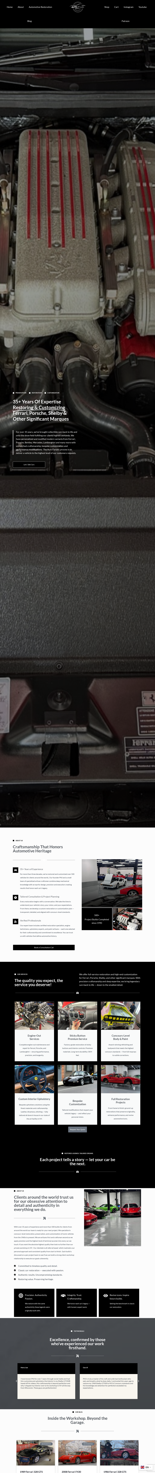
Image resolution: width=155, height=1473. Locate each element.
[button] (16, 1381)
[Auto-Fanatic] (77, 7)
